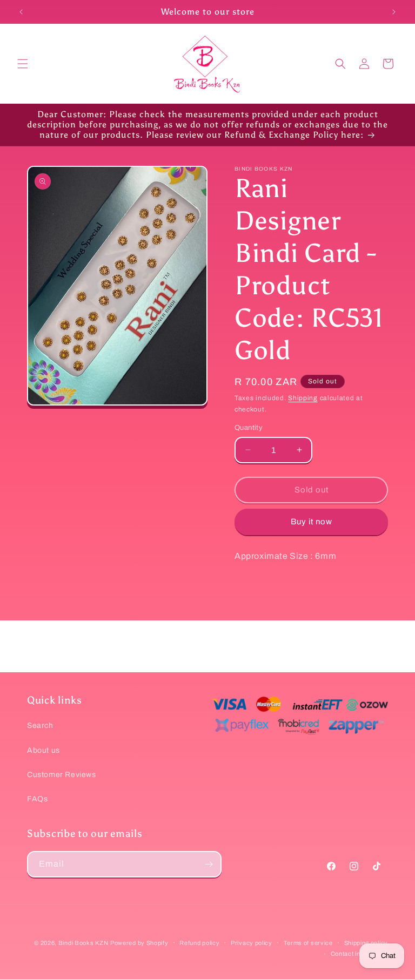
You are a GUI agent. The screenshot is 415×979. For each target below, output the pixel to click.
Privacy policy (251, 943)
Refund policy (199, 943)
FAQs (37, 799)
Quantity (249, 427)
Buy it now (311, 521)
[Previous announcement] (21, 12)
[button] (23, 64)
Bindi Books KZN (83, 943)
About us (43, 750)
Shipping (303, 398)
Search (40, 725)
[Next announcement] (394, 12)
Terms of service (308, 943)
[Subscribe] (208, 864)
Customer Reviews (61, 775)
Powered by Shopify (139, 943)
